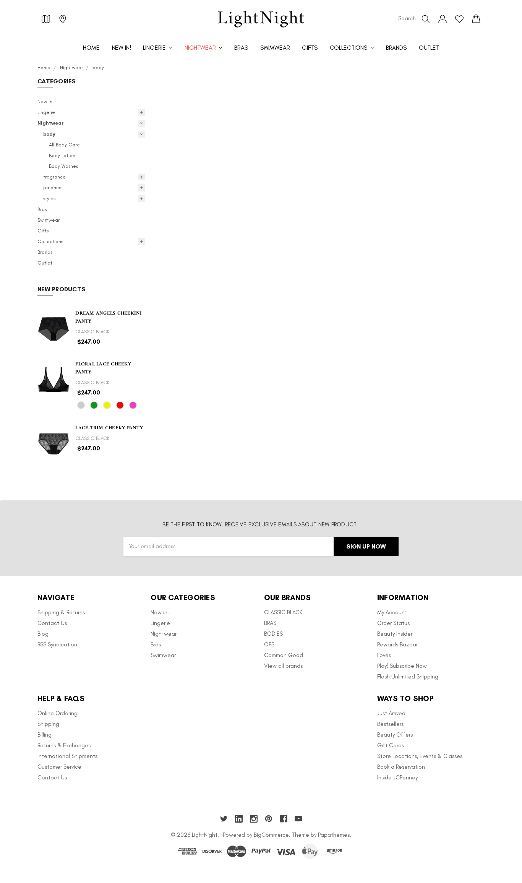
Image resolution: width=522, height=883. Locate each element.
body (49, 134)
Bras (241, 47)
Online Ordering (57, 713)
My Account (392, 612)
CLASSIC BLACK (283, 612)
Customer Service (59, 766)
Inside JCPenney (397, 777)
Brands (396, 47)
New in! (121, 47)
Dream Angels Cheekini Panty (108, 317)
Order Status (393, 623)
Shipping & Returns (61, 612)
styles (49, 198)
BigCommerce (271, 834)
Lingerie (155, 47)
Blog (43, 633)
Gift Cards (390, 745)
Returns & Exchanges (64, 745)
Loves (384, 655)
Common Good (283, 655)
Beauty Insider (394, 633)
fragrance (54, 177)
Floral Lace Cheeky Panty (103, 368)
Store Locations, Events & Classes (419, 756)
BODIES (273, 633)
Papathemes (334, 834)
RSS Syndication (57, 644)
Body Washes (63, 166)
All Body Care (64, 145)
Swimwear (275, 47)
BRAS (270, 623)
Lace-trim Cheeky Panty (109, 428)
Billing (44, 734)
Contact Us (52, 623)
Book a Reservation (401, 766)
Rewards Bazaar (397, 644)
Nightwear (201, 47)
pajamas (52, 187)
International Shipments (67, 756)
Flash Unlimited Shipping (407, 676)
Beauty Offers (395, 734)
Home (91, 47)
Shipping (48, 724)
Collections (349, 47)
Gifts (309, 47)
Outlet (429, 47)
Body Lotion (62, 155)
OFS (269, 644)
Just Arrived (391, 713)
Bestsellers (390, 724)
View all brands (283, 665)
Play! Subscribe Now (402, 665)
